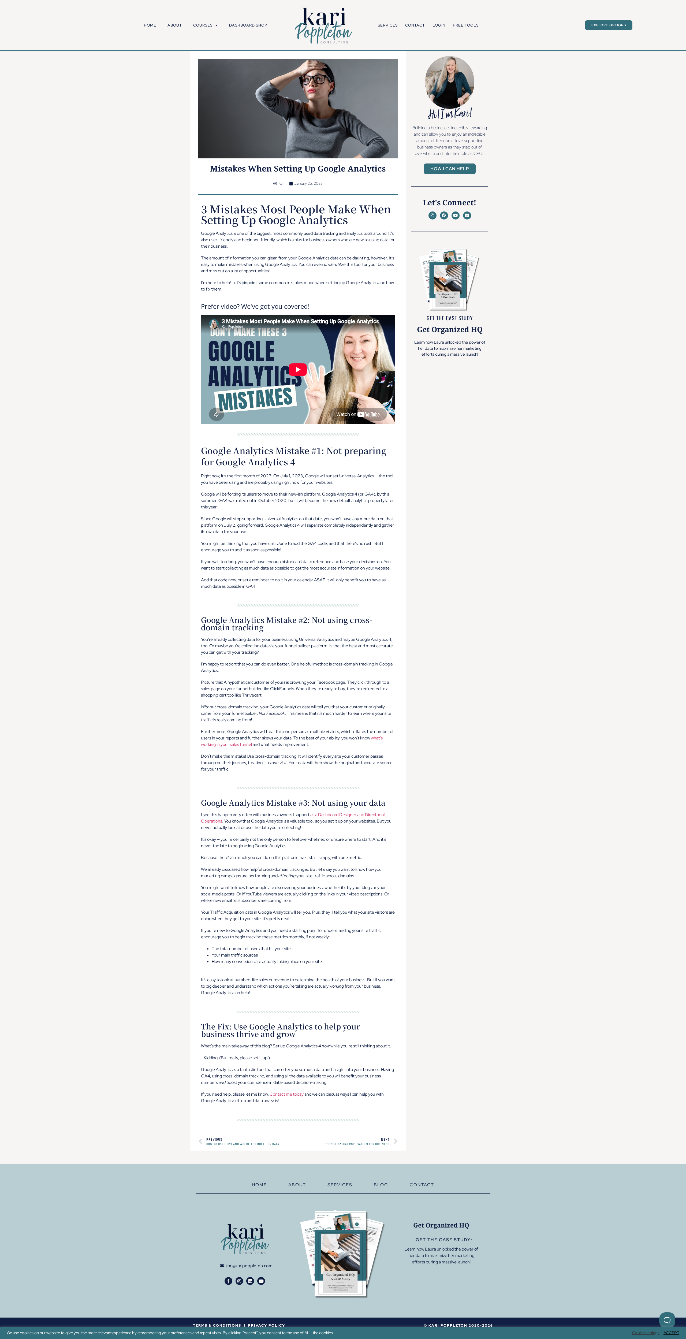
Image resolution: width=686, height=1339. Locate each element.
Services (388, 25)
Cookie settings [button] (645, 1332)
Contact (415, 25)
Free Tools (466, 25)
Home (150, 25)
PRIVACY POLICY (266, 1325)
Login (439, 25)
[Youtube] (456, 215)
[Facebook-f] (228, 1281)
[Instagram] (432, 215)
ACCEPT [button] (671, 1332)
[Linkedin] (467, 215)
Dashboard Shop (248, 25)
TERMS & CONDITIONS (217, 1325)
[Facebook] (444, 215)
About (174, 25)
